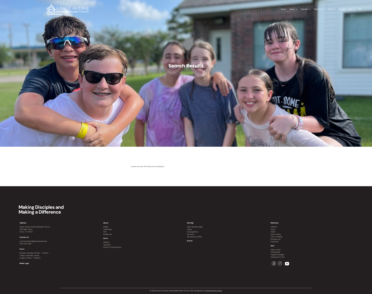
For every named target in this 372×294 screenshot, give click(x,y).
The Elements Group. (213, 291)
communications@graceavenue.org (33, 241)
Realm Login (24, 263)
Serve (330, 9)
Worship (304, 9)
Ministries (318, 9)
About (292, 9)
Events (342, 9)
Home (283, 9)
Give (351, 9)
